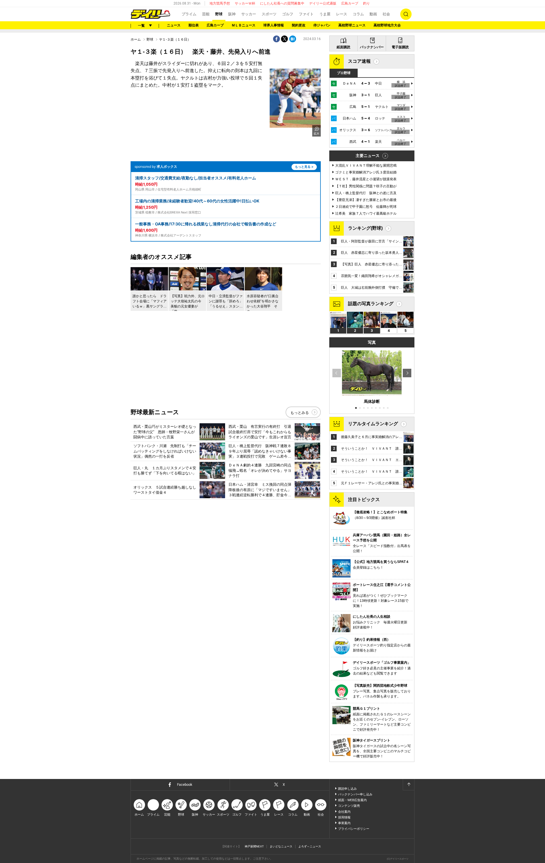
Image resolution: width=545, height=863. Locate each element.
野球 (219, 14)
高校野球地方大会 (387, 25)
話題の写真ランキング (370, 303)
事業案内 (344, 823)
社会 (386, 14)
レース (341, 14)
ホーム (136, 39)
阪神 (232, 14)
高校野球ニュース (352, 25)
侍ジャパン (321, 25)
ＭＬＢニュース (243, 25)
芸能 (205, 14)
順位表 (193, 25)
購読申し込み (347, 788)
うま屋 (324, 14)
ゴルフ (287, 14)
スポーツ (269, 14)
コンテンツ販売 (349, 805)
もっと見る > (304, 167)
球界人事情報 (273, 25)
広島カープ (349, 3)
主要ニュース (368, 155)
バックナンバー (372, 47)
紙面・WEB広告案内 (352, 800)
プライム (189, 14)
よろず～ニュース (309, 846)
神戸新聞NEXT (254, 846)
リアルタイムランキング (373, 423)
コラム (358, 14)
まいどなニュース (281, 846)
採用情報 (344, 817)
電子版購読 (400, 47)
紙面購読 (343, 47)
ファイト (306, 14)
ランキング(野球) (365, 228)
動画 (373, 14)
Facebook (184, 785)
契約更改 (298, 25)
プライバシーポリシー (353, 828)
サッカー (248, 14)
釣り (366, 3)
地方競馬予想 (219, 3)
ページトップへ (408, 784)
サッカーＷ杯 (245, 3)
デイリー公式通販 (322, 3)
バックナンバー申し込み (355, 794)
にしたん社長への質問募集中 (282, 3)
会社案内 (344, 811)
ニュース (174, 25)
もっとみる (299, 412)
